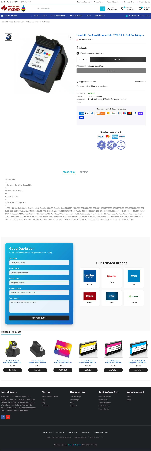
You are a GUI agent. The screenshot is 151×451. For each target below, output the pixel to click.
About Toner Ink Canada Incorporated (59, 437)
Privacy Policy (98, 2)
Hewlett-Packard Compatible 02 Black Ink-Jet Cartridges (38, 362)
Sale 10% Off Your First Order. (139, 16)
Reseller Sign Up (144, 2)
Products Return (129, 2)
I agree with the (90, 66)
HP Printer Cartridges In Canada (115, 99)
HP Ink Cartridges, (95, 99)
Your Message (14, 298)
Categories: (81, 99)
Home (36, 16)
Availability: (81, 93)
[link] (20, 341)
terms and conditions (96, 66)
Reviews (84, 172)
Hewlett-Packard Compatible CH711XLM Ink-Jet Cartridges (113, 362)
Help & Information (81, 437)
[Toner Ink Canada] (13, 9)
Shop (89, 16)
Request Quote (39, 318)
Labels (44, 16)
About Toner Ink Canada (50, 397)
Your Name (13, 258)
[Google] (8, 417)
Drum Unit (73, 406)
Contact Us (99, 16)
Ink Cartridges (76, 16)
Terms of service (73, 432)
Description (69, 172)
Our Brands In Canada (97, 437)
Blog (43, 403)
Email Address (14, 268)
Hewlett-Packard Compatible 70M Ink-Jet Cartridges (63, 362)
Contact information (101, 432)
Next (144, 355)
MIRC (71, 403)
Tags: (79, 102)
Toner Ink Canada (95, 96)
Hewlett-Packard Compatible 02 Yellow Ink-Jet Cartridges (12, 362)
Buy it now (111, 71)
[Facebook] (3, 417)
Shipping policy (87, 432)
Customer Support (83, 2)
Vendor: (79, 96)
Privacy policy (59, 432)
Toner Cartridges (58, 16)
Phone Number (14, 278)
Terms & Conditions (113, 2)
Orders (129, 397)
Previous (6, 355)
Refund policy (47, 432)
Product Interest (15, 288)
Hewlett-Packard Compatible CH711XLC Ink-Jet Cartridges (138, 362)
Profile (129, 400)
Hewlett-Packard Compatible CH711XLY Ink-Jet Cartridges (88, 362)
